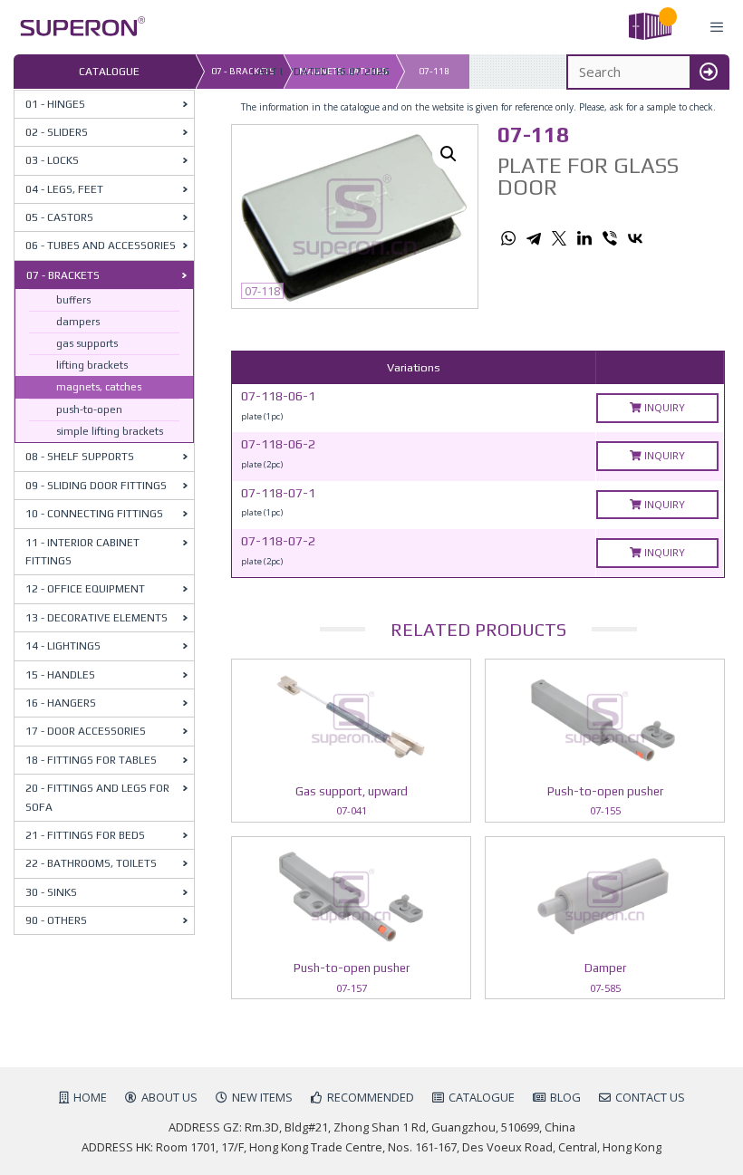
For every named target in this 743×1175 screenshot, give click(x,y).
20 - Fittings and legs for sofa (97, 797)
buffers (73, 299)
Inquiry (663, 407)
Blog (565, 1097)
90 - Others (56, 920)
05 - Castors (59, 217)
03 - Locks (52, 160)
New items (262, 1097)
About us (169, 1097)
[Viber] (610, 238)
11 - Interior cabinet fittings (82, 551)
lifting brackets (92, 365)
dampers (78, 321)
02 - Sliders (56, 132)
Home (90, 1097)
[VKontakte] (635, 238)
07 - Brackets (63, 275)
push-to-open (89, 409)
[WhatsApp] (508, 238)
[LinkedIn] (584, 238)
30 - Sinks (51, 892)
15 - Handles (60, 675)
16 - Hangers (60, 703)
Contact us (650, 1097)
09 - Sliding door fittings (96, 485)
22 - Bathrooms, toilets (91, 863)
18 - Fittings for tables (91, 760)
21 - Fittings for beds (85, 835)
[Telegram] (534, 238)
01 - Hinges (55, 104)
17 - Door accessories (85, 731)
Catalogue (482, 1097)
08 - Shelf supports (79, 456)
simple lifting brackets (109, 431)
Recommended (370, 1097)
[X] (559, 238)
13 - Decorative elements (96, 618)
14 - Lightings (63, 646)
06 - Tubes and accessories (100, 245)
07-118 (434, 71)
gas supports (87, 343)
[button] (448, 154)
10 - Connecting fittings (94, 513)
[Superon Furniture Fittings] (77, 27)
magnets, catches (98, 386)
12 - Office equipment (85, 589)
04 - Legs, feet (64, 189)
